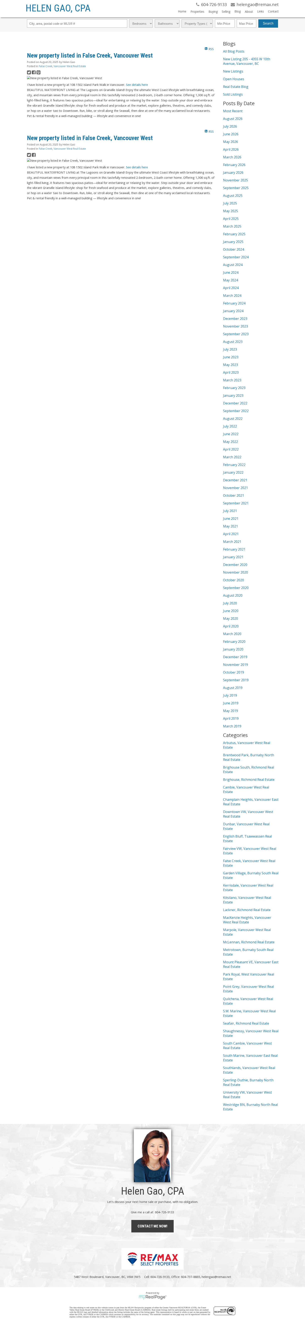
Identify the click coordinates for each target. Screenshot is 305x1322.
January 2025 (233, 241)
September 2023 (236, 334)
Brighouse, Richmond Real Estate (248, 779)
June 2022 (230, 434)
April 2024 (231, 288)
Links (260, 11)
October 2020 (233, 580)
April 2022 (231, 449)
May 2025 (230, 211)
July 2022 (230, 426)
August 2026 (233, 118)
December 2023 (235, 318)
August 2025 (233, 195)
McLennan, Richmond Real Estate (248, 942)
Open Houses (233, 79)
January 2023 (233, 395)
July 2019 (230, 695)
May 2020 (230, 618)
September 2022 (236, 411)
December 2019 (235, 657)
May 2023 (230, 364)
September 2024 (236, 257)
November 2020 (235, 572)
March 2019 (232, 726)
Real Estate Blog (235, 86)
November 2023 (235, 326)
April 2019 (231, 718)
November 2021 (235, 487)
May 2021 (230, 526)
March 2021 (232, 541)
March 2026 (232, 157)
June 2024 (230, 272)
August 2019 (233, 687)
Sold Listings (233, 94)
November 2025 (235, 180)
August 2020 (233, 595)
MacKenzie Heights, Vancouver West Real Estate (247, 919)
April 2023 (231, 372)
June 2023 (230, 357)
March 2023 (232, 380)
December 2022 (235, 403)
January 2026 (233, 172)
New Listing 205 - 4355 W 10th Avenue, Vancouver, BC (246, 61)
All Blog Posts (233, 51)
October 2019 (233, 672)
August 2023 (233, 341)
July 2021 (230, 511)
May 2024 (230, 280)
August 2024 (233, 264)
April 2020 (231, 626)
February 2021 (234, 549)
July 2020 (230, 603)
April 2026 (231, 149)
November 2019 (235, 664)
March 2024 (232, 295)
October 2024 (233, 249)
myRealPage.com (153, 1297)
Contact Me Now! (152, 1226)
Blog (237, 11)
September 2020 (236, 587)
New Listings (233, 71)
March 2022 (232, 457)
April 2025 (231, 218)
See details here (137, 85)
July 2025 (230, 203)
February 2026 (234, 165)
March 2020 (232, 634)
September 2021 (236, 503)
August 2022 (233, 418)
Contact (273, 11)
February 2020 (234, 641)
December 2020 (235, 564)
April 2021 (231, 534)
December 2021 (235, 480)
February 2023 (234, 388)
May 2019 (230, 710)
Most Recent (233, 111)
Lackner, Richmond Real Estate (247, 910)
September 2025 (236, 188)
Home (182, 11)
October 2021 (233, 495)
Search (268, 23)
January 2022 (233, 472)
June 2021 (230, 518)
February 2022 (234, 464)
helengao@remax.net (216, 1277)
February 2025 (234, 234)
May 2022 (230, 441)
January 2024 (233, 311)
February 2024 (234, 303)
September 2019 (236, 680)
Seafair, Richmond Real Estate (246, 1023)
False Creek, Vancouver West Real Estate (62, 66)
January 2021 (233, 557)
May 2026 (230, 141)
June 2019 (230, 703)
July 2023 (230, 349)
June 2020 (230, 611)
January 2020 (233, 649)
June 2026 (230, 134)
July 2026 (230, 126)
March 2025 (232, 226)
